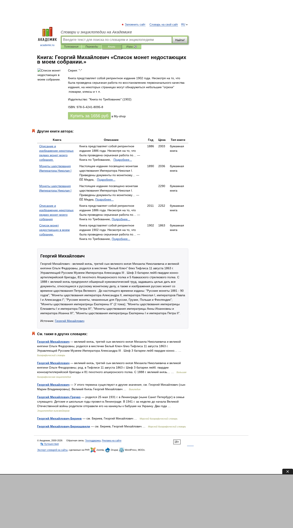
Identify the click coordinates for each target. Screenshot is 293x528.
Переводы (91, 46)
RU (183, 24)
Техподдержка (93, 440)
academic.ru (47, 45)
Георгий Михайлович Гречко (59, 397)
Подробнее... (122, 159)
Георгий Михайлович (69, 321)
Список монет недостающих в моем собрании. (54, 230)
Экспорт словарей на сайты (52, 450)
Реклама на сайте (111, 440)
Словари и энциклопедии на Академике (96, 32)
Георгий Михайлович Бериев (59, 418)
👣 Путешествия (49, 444)
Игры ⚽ (131, 46)
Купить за (89, 115)
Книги (111, 46)
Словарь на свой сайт (164, 24)
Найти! (180, 40)
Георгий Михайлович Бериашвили (63, 426)
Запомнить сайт (135, 24)
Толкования (71, 46)
